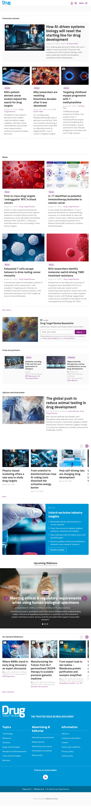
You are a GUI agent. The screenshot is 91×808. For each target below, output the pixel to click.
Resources (6, 738)
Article (7, 88)
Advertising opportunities (43, 737)
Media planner (38, 742)
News (7, 192)
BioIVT (73, 608)
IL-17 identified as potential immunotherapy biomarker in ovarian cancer (65, 199)
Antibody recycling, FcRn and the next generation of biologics (33, 365)
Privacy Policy (70, 338)
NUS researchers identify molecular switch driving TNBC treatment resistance (66, 272)
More (4, 497)
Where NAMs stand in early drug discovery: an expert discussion (15, 664)
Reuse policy (37, 755)
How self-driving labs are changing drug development (72, 473)
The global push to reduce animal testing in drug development (66, 402)
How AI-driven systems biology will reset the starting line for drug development (65, 33)
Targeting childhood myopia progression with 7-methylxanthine (74, 97)
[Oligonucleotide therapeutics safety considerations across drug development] (47, 624)
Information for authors (42, 751)
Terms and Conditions (50, 338)
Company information (71, 738)
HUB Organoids (8, 676)
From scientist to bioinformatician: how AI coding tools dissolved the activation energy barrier (43, 479)
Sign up (79, 332)
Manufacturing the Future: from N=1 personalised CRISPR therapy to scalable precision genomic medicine (43, 670)
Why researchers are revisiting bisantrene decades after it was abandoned (45, 99)
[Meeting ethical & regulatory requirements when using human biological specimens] (42, 624)
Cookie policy (67, 756)
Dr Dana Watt (72, 44)
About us (65, 733)
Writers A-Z (39, 789)
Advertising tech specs (42, 746)
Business (6, 760)
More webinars (8, 692)
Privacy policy (67, 751)
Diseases (6, 742)
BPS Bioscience (31, 376)
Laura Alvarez (73, 411)
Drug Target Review (13, 110)
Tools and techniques (11, 756)
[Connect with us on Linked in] (45, 777)
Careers (64, 742)
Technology (7, 733)
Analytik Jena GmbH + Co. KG (70, 683)
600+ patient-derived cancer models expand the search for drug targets (15, 99)
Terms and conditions (70, 747)
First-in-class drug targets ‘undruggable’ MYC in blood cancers (20, 199)
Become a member (57, 549)
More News (6, 310)
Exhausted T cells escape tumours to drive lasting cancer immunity (22, 272)
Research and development (14, 751)
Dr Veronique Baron (32, 377)
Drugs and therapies (11, 747)
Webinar (71, 357)
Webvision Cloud (52, 799)
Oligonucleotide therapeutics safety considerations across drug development (76, 365)
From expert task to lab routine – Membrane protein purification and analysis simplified (70, 668)
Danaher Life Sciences (39, 686)
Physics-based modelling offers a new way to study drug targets (13, 475)
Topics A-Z (26, 789)
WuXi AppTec (72, 380)
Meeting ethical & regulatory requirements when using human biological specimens (45, 600)
